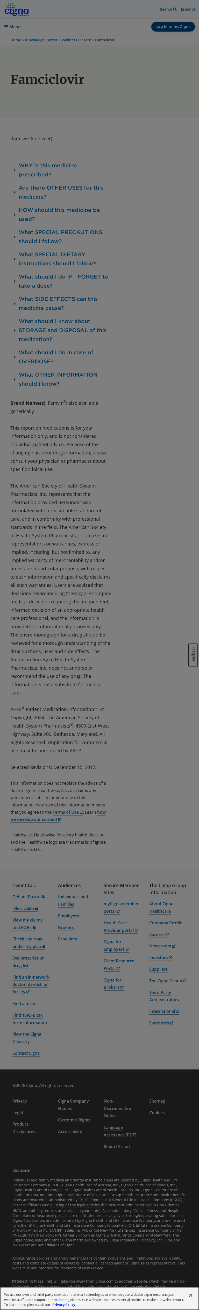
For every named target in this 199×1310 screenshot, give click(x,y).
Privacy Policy (63, 1304)
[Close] (190, 1295)
